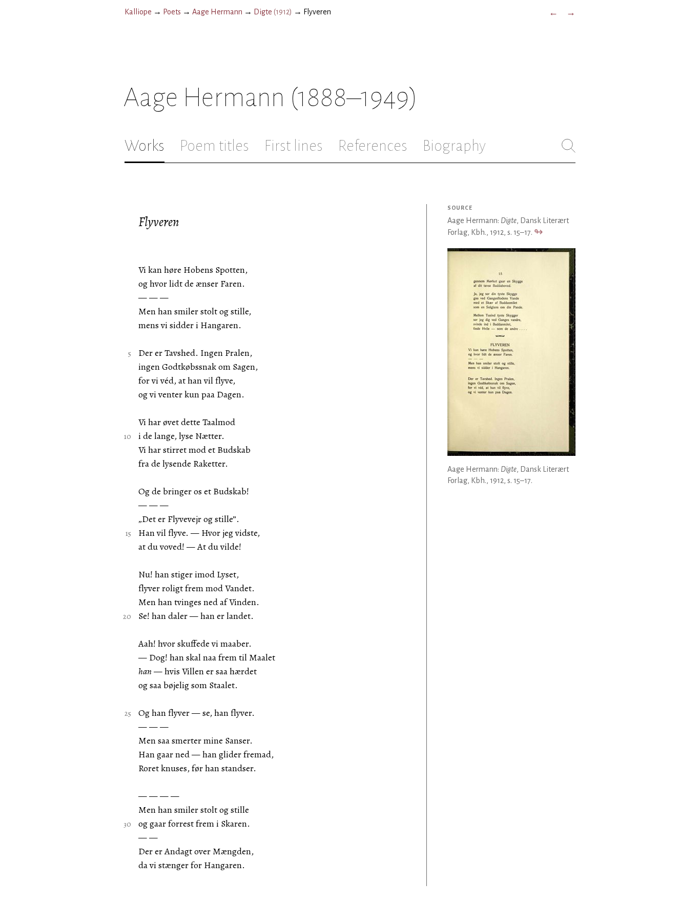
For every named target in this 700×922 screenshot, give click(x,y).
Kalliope (138, 12)
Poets (172, 12)
